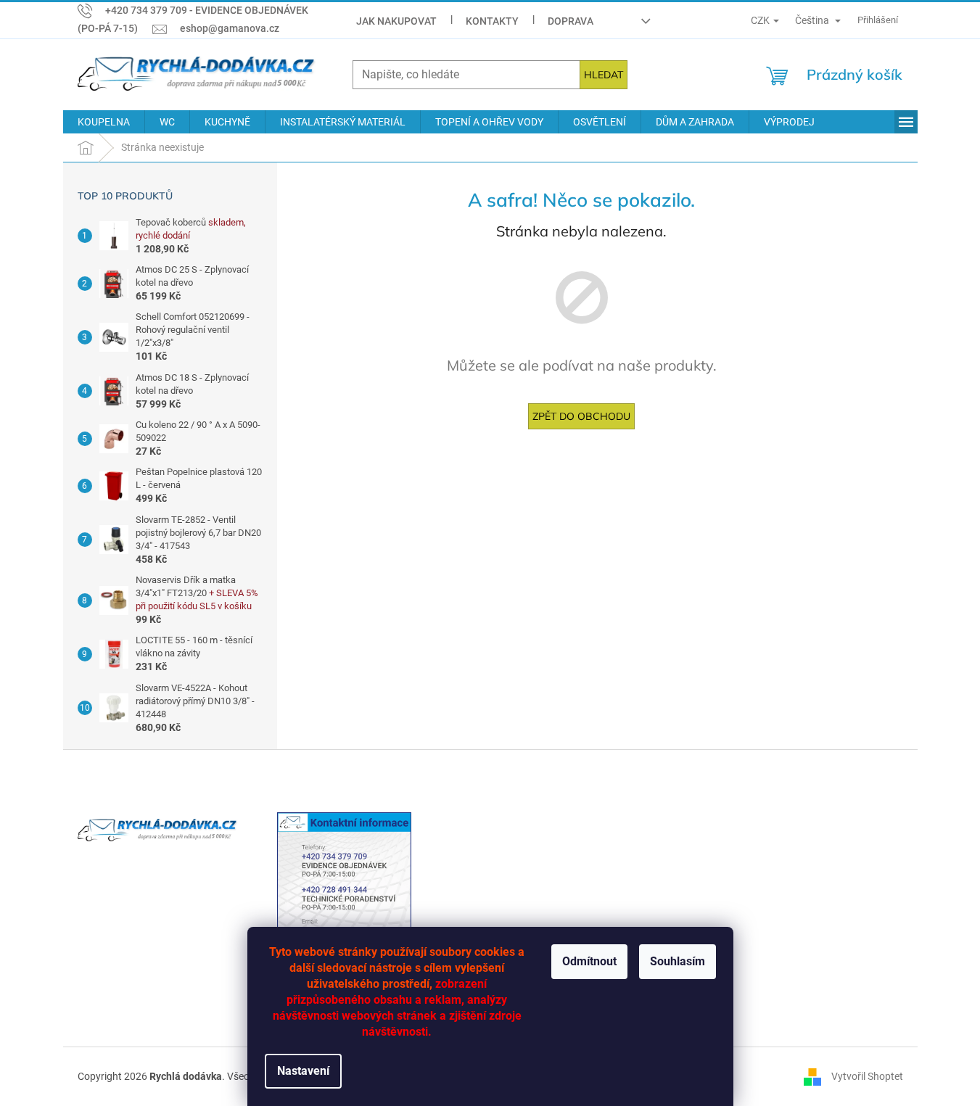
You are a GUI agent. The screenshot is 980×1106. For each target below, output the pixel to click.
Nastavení (303, 1071)
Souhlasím (677, 961)
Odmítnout (589, 961)
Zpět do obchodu (581, 416)
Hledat (603, 74)
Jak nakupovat (396, 21)
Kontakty (492, 21)
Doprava (570, 21)
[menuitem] (103, 121)
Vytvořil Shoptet (867, 1075)
